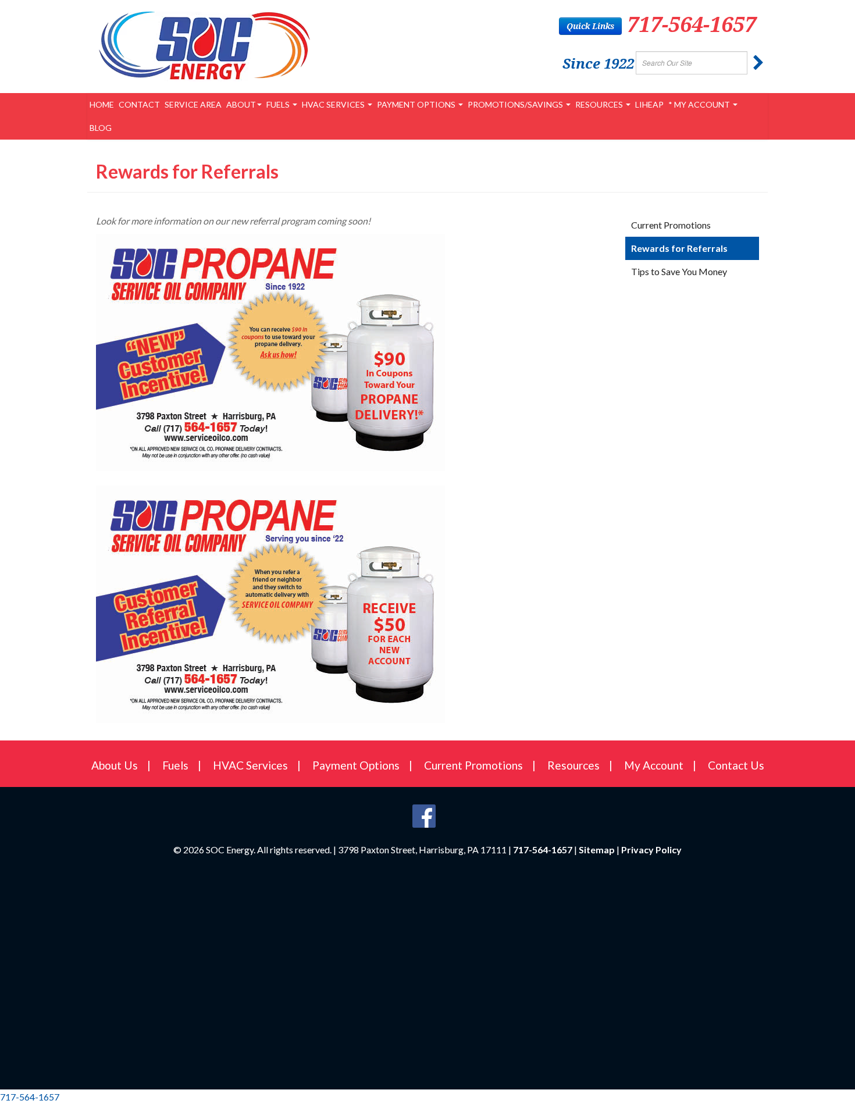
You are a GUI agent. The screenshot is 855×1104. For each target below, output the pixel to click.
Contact (139, 104)
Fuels (278, 104)
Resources (600, 104)
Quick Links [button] (590, 25)
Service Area (193, 104)
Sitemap (597, 849)
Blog (101, 128)
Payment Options (417, 104)
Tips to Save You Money (679, 271)
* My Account (700, 104)
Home (102, 104)
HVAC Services (334, 104)
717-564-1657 (691, 24)
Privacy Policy (651, 849)
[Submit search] (758, 63)
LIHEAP (649, 104)
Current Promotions (671, 224)
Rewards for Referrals (679, 248)
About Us (114, 765)
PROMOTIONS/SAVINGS (516, 104)
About (241, 104)
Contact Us (736, 765)
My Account (653, 765)
